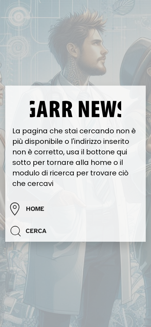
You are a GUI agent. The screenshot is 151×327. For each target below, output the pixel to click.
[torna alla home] (75, 108)
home (35, 209)
